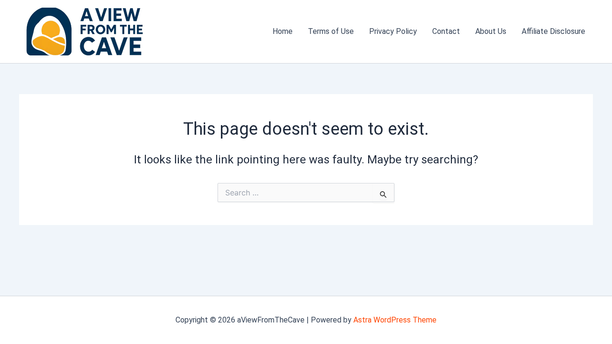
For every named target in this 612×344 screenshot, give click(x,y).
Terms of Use (331, 31)
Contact (446, 31)
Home (283, 31)
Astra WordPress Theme (395, 319)
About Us (490, 31)
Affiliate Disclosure (553, 31)
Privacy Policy (393, 31)
